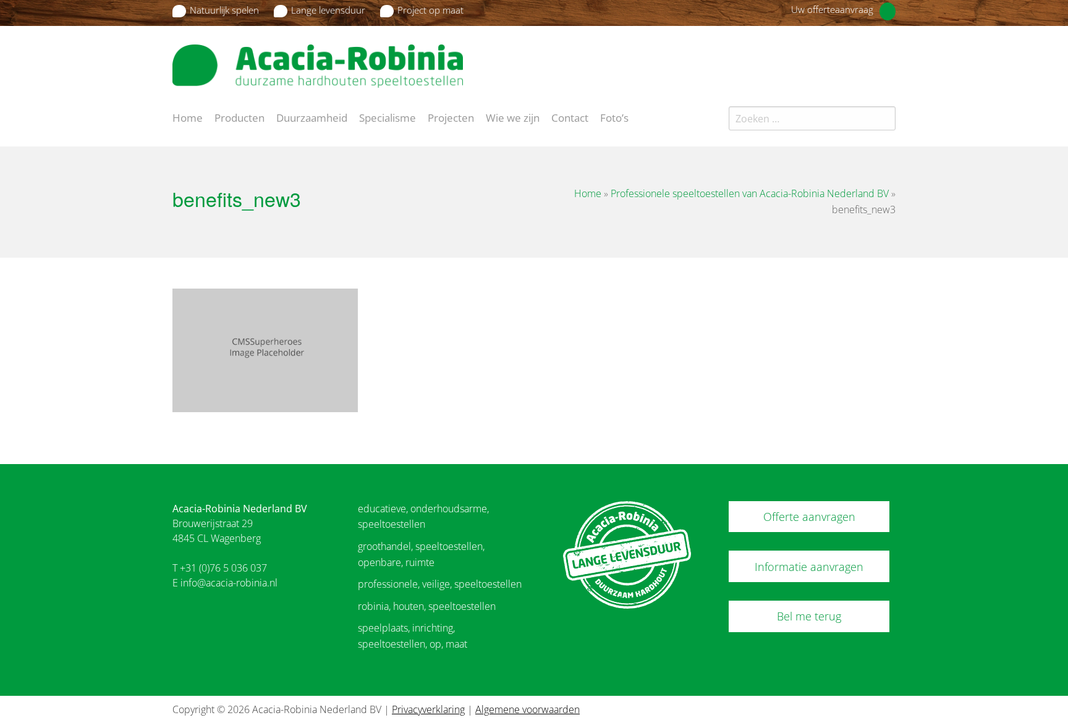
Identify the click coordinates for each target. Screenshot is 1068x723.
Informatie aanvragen (809, 566)
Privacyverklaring (428, 709)
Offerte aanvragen (809, 516)
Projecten (451, 117)
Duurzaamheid (311, 117)
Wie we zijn (513, 117)
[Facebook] (867, 58)
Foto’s (614, 117)
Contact (569, 117)
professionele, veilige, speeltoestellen (440, 584)
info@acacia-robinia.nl (229, 583)
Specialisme (387, 117)
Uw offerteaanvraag (832, 9)
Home (187, 117)
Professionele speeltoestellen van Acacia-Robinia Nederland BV (750, 193)
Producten (239, 117)
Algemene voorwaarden (527, 709)
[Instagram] (889, 58)
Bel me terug (809, 616)
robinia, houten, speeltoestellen (427, 606)
